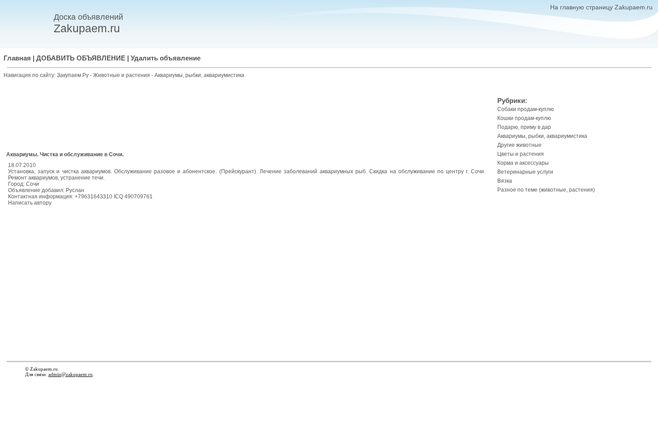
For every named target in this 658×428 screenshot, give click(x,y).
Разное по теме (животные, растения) (546, 190)
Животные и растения (122, 75)
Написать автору (29, 203)
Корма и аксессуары (523, 163)
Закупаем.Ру (73, 75)
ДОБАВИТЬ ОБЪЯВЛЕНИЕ (80, 58)
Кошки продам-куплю (524, 118)
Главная (17, 58)
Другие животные (519, 145)
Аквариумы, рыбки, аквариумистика (199, 75)
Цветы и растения (520, 154)
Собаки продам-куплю (525, 109)
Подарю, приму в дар (524, 127)
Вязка (504, 181)
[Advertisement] (247, 116)
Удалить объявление (166, 58)
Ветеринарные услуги (525, 172)
